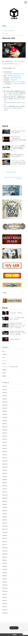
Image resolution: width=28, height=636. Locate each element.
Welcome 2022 (11, 30)
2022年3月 (4, 516)
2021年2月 (4, 544)
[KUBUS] (14, 9)
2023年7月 (4, 476)
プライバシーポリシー (14, 627)
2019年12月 (5, 585)
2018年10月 (5, 613)
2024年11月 (5, 430)
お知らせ (4, 363)
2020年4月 (4, 572)
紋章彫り (4, 376)
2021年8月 (4, 535)
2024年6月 (4, 442)
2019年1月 (4, 606)
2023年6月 (4, 479)
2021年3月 (4, 541)
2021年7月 (4, 538)
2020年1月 (4, 582)
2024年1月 (4, 457)
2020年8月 (4, 560)
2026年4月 (4, 392)
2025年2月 (4, 420)
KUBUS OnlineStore (19, 83)
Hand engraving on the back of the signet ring (13, 178)
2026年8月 (4, 386)
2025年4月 (4, 414)
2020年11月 (5, 551)
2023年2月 (4, 488)
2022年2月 (4, 519)
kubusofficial (13, 80)
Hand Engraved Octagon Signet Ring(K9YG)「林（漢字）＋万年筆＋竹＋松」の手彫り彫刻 (17, 333)
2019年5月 (4, 603)
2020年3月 (4, 575)
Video (4, 26)
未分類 (3, 373)
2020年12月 (5, 547)
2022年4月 (4, 513)
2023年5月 (4, 482)
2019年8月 (4, 597)
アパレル (4, 360)
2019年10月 (5, 591)
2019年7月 (4, 600)
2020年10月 (5, 554)
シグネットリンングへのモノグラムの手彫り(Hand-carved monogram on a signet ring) (18, 162)
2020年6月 (4, 566)
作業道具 (4, 369)
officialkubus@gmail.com (14, 75)
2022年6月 (4, 507)
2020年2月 (4, 578)
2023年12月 (5, 461)
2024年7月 (4, 439)
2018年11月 (5, 609)
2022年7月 (4, 504)
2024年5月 (4, 445)
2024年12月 (5, 426)
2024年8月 (4, 436)
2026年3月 (4, 395)
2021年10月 (5, 532)
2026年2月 (4, 398)
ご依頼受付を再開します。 (16, 339)
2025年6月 (4, 408)
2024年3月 (4, 451)
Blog (3, 351)
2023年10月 (5, 467)
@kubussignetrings (15, 78)
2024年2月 (4, 454)
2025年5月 (4, 411)
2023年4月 (4, 485)
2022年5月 (4, 510)
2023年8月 (4, 473)
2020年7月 (4, 563)
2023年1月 (4, 492)
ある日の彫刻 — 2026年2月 (16, 313)
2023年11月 (5, 464)
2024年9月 (4, 433)
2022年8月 (4, 501)
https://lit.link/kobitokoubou (16, 95)
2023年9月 (4, 470)
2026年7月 (4, 389)
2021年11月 (5, 529)
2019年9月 (4, 594)
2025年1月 (4, 423)
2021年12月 (5, 526)
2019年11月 (5, 588)
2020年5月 (4, 569)
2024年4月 (4, 448)
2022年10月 (5, 498)
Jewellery (4, 354)
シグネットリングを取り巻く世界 (10, 366)
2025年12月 (5, 402)
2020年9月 (4, 557)
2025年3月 (4, 417)
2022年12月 (5, 495)
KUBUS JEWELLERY (11, 172)
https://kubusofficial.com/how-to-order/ (14, 73)
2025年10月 (5, 405)
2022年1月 (4, 523)
